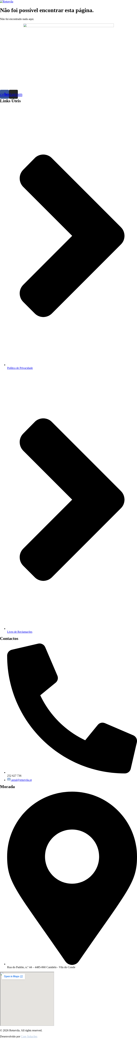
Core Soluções (29, 1036)
